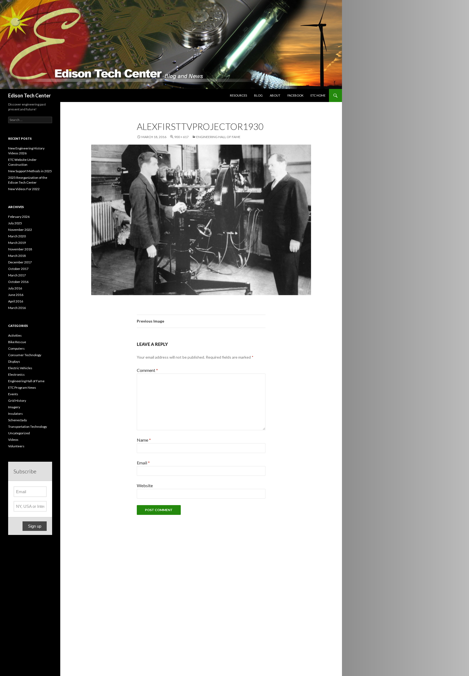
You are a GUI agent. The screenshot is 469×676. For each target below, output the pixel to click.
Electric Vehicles (20, 368)
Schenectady (17, 420)
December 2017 (20, 262)
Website (145, 485)
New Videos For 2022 (24, 189)
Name (144, 439)
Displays (14, 361)
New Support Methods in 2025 (30, 171)
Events (13, 394)
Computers (16, 348)
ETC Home (317, 95)
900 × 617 (181, 137)
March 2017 (17, 275)
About (275, 95)
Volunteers (16, 446)
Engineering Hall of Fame (218, 137)
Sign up (34, 526)
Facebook (295, 95)
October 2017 (18, 269)
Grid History (17, 400)
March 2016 (17, 308)
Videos (13, 440)
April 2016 (15, 301)
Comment (147, 370)
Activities (15, 335)
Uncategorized (19, 433)
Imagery (14, 407)
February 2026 (19, 217)
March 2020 (17, 236)
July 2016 (15, 288)
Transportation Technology (27, 427)
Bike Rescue (17, 342)
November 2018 (20, 249)
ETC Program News (22, 387)
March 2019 (17, 243)
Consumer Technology (24, 355)
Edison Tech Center (29, 95)
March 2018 (17, 256)
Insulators (15, 414)
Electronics (16, 374)
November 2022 (20, 230)
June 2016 (15, 295)
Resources (238, 95)
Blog (258, 95)
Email (143, 462)
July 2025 (15, 223)
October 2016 (18, 282)
